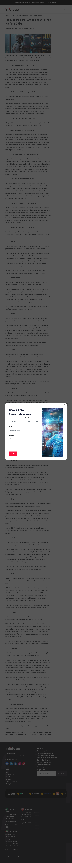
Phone (11, 426)
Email (27, 418)
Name (10, 418)
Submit (13, 453)
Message (12, 435)
